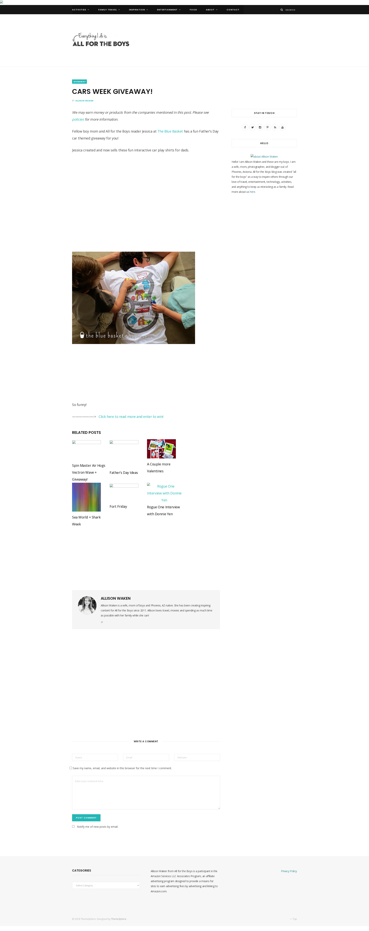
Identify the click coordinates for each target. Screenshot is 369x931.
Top (294, 919)
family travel (107, 9)
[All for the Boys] (101, 40)
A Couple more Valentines (158, 467)
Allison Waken (84, 100)
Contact (233, 9)
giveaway (79, 81)
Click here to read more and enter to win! (131, 416)
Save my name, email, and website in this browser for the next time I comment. (122, 768)
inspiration (137, 9)
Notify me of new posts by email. (97, 826)
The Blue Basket (170, 131)
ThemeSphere (118, 919)
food (193, 9)
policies (78, 119)
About (210, 9)
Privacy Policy (289, 871)
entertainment (167, 9)
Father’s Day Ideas (124, 472)
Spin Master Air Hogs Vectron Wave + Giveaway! (88, 472)
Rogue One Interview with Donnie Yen (163, 510)
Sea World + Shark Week (86, 520)
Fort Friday (118, 506)
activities (79, 9)
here (252, 192)
